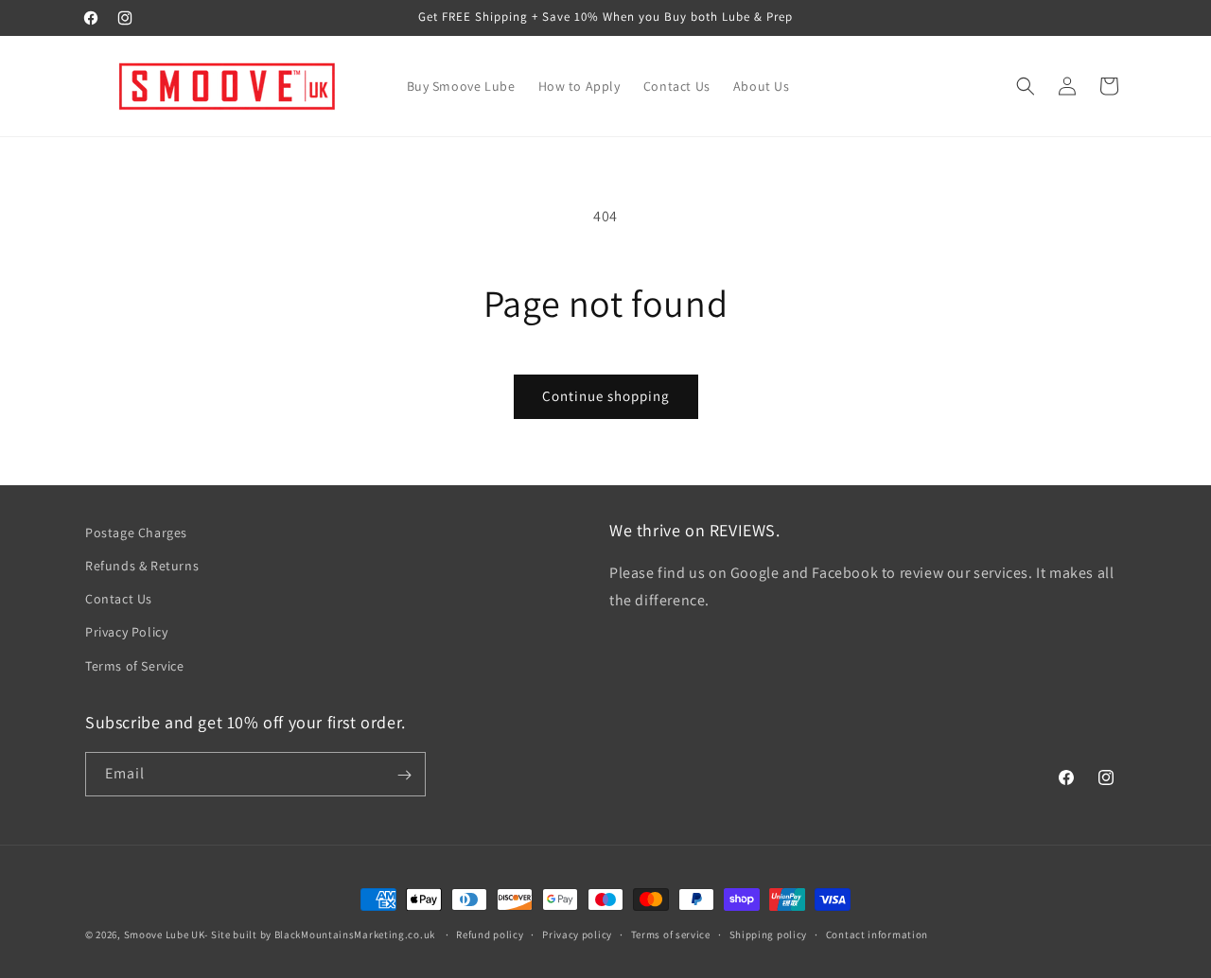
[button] (1025, 86)
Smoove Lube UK (164, 934)
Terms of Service (134, 665)
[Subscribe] (404, 775)
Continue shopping (606, 396)
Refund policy (489, 933)
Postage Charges (136, 532)
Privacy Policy (126, 632)
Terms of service (671, 933)
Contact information (877, 933)
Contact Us (118, 599)
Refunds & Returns (142, 565)
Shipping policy (768, 933)
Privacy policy (577, 933)
